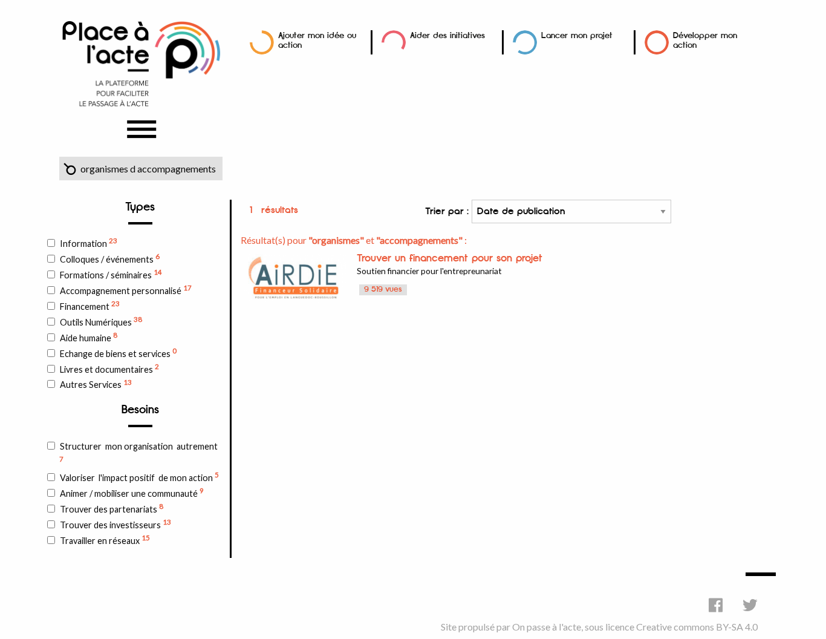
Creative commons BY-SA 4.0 (697, 626)
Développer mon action (705, 40)
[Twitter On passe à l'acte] (750, 605)
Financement (90, 306)
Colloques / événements (110, 258)
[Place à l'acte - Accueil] (141, 62)
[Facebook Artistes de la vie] (716, 605)
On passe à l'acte (546, 626)
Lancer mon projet (577, 35)
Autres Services (96, 384)
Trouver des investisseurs (115, 524)
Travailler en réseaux (105, 540)
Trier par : (448, 211)
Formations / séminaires (111, 274)
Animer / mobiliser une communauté (132, 493)
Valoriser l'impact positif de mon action (139, 477)
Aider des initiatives (447, 35)
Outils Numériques (101, 321)
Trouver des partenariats (111, 508)
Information (88, 243)
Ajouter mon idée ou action (317, 40)
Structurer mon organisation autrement (138, 452)
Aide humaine (88, 337)
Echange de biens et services (118, 353)
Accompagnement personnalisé (126, 290)
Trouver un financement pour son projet (449, 258)
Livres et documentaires (109, 368)
